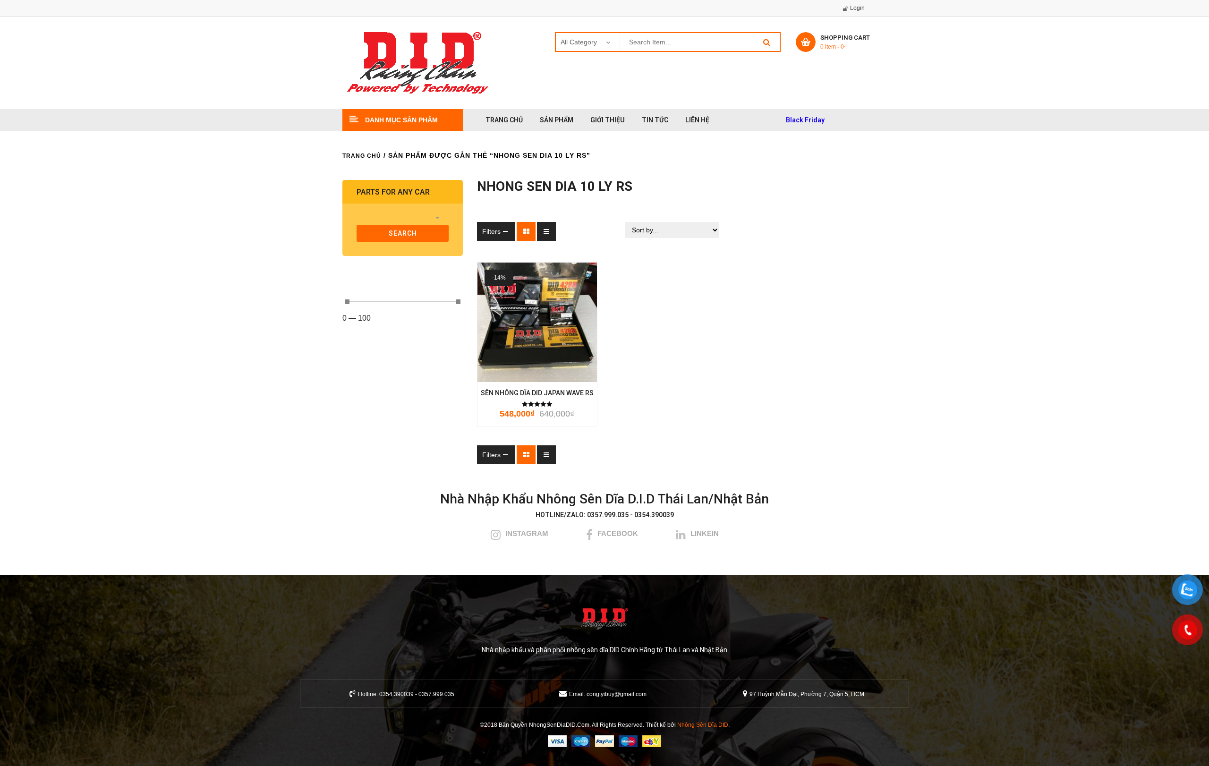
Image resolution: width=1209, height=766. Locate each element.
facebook (617, 533)
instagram (526, 533)
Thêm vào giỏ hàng (495, 372)
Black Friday (805, 120)
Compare (552, 372)
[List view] (546, 231)
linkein (704, 533)
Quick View (578, 372)
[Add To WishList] (524, 372)
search (403, 233)
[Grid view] (526, 231)
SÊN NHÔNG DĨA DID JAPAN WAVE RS (537, 393)
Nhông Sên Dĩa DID (702, 725)
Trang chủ (361, 156)
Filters (491, 231)
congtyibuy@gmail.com (617, 694)
